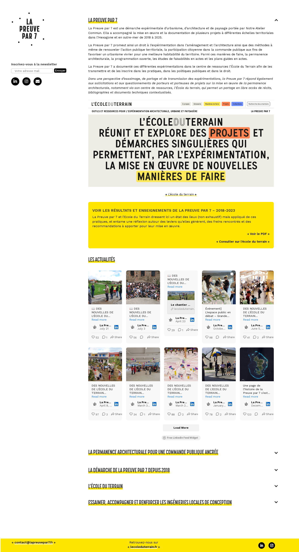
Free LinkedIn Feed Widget (182, 437)
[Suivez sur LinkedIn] (261, 545)
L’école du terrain (181, 194)
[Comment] (140, 337)
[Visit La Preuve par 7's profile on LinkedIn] (95, 327)
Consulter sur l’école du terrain (243, 241)
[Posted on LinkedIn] (116, 327)
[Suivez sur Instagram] (271, 545)
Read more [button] (99, 319)
